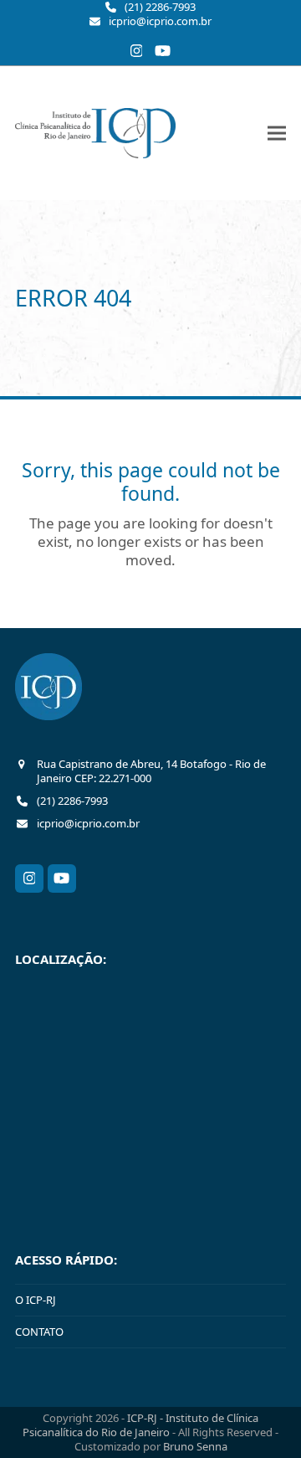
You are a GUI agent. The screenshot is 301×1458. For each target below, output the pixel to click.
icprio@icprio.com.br (160, 21)
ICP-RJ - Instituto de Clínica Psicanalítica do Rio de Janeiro (140, 1425)
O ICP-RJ (35, 1299)
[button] (277, 133)
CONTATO (39, 1331)
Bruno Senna (195, 1446)
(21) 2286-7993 (160, 7)
